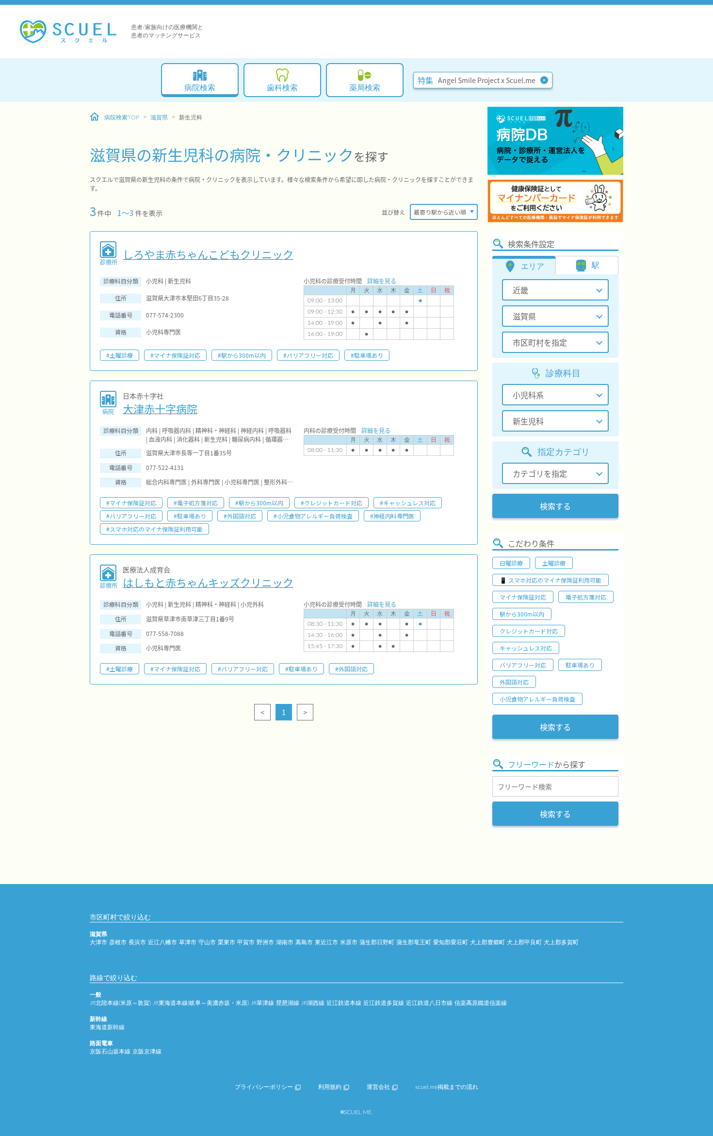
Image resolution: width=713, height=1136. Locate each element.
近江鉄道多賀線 (383, 1003)
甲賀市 (246, 942)
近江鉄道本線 (343, 1003)
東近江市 (326, 942)
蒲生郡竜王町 (413, 942)
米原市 (348, 942)
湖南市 (284, 942)
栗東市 (226, 942)
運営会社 (378, 1087)
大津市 (98, 942)
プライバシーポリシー (264, 1087)
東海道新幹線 (107, 1027)
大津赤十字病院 (160, 408)
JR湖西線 (312, 1003)
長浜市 (137, 942)
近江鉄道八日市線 (429, 1003)
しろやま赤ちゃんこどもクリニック (208, 254)
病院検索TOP (121, 117)
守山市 (207, 942)
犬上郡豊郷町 (487, 942)
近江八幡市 (162, 942)
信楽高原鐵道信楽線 (480, 1003)
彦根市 (118, 942)
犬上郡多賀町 (561, 942)
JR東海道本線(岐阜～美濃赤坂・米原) (201, 1003)
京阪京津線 (147, 1051)
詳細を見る (381, 281)
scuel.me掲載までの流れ (446, 1087)
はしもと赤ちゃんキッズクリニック (208, 582)
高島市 (304, 942)
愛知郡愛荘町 (450, 942)
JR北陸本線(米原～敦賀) (120, 1003)
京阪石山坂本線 (110, 1051)
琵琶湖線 (287, 1003)
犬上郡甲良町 (524, 942)
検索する (555, 506)
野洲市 (265, 942)
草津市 (187, 942)
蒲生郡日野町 (376, 942)
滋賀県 (159, 117)
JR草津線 (262, 1003)
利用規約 (329, 1087)
